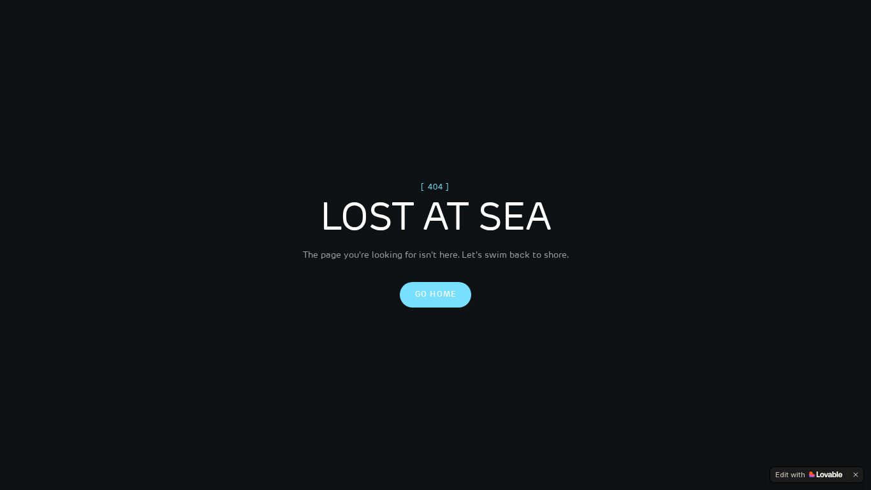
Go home (435, 295)
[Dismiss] (855, 474)
